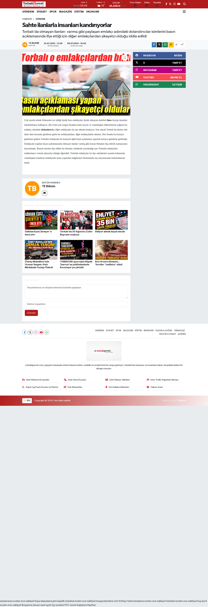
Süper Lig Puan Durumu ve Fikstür (42, 387)
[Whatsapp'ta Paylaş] (165, 44)
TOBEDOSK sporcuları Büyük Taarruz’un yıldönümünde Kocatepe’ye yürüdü (76, 264)
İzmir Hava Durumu (77, 380)
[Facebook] (24, 332)
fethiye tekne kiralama (131, 601)
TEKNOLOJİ (179, 330)
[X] (30, 332)
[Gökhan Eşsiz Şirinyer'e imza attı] (41, 219)
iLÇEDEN (182, 334)
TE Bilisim (48, 186)
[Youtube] (41, 332)
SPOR (52, 11)
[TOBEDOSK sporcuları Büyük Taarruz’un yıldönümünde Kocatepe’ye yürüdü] (76, 250)
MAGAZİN (65, 11)
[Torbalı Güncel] (34, 4)
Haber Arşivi (157, 387)
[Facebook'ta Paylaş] (154, 44)
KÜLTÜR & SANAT (167, 334)
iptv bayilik (59, 601)
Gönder (31, 313)
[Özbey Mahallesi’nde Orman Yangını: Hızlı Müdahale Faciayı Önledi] (41, 250)
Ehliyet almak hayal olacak (110, 231)
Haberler (27, 19)
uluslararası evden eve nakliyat (17, 601)
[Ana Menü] (184, 11)
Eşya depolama (43, 601)
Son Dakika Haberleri (119, 387)
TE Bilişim (181, 400)
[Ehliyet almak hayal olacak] (111, 219)
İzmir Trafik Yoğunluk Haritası (164, 380)
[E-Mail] (44, 193)
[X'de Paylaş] (159, 44)
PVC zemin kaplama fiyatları (80, 605)
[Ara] (184, 4)
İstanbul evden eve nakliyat (181, 601)
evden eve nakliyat (155, 601)
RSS (28, 400)
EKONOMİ (92, 11)
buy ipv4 (202, 601)
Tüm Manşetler (74, 387)
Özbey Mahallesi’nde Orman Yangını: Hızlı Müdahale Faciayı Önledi (39, 264)
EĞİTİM (79, 11)
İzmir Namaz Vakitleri (119, 380)
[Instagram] (35, 332)
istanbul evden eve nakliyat (80, 601)
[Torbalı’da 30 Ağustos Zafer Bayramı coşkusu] (76, 219)
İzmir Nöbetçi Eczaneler (37, 380)
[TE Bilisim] (32, 188)
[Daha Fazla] (171, 44)
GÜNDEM (28, 11)
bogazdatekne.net (107, 601)
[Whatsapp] (46, 332)
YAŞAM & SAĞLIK (163, 330)
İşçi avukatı (58, 605)
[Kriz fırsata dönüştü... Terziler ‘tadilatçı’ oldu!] (111, 250)
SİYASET (42, 11)
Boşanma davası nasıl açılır (36, 605)
